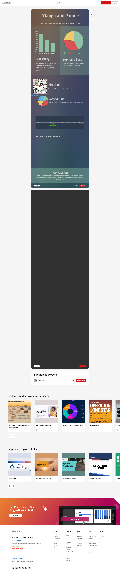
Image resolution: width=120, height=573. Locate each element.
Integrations (68, 558)
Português (22, 561)
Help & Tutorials (92, 534)
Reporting (79, 538)
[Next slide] (13, 435)
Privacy (19, 540)
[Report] (91, 18)
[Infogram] (6, 3)
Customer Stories (92, 536)
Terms (13, 540)
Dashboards (57, 538)
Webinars (91, 541)
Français (31, 561)
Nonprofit (79, 543)
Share (37, 185)
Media (78, 534)
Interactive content (68, 534)
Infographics (57, 534)
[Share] (91, 14)
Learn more (15, 515)
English (13, 561)
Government (80, 541)
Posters (56, 550)
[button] (67, 53)
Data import (68, 553)
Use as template (106, 2)
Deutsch (17, 561)
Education (79, 545)
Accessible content (68, 543)
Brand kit (68, 540)
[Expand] (91, 10)
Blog (101, 538)
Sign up (115, 3)
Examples (91, 538)
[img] (41, 43)
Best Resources (92, 543)
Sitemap (90, 552)
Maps (55, 541)
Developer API (92, 547)
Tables (55, 545)
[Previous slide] (9, 435)
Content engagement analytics (68, 547)
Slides (55, 547)
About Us (102, 534)
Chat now (22, 558)
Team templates (69, 551)
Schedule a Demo (93, 545)
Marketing (79, 536)
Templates (68, 560)
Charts (55, 543)
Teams (78, 547)
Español (27, 561)
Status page (91, 550)
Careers (102, 536)
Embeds (67, 537)
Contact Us (15, 558)
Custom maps (69, 556)
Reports (56, 536)
